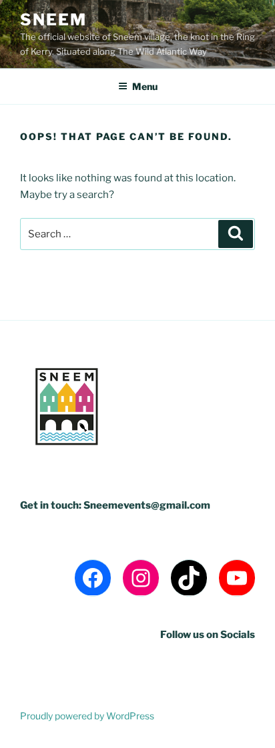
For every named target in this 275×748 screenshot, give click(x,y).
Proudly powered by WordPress (87, 715)
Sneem (53, 19)
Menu (145, 86)
